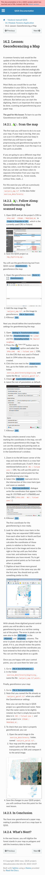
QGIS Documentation (24, 11)
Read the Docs (12, 870)
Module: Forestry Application (19, 23)
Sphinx (15, 868)
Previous (11, 31)
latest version (34, 4)
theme (28, 868)
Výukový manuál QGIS (17, 20)
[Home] (4, 20)
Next (36, 31)
